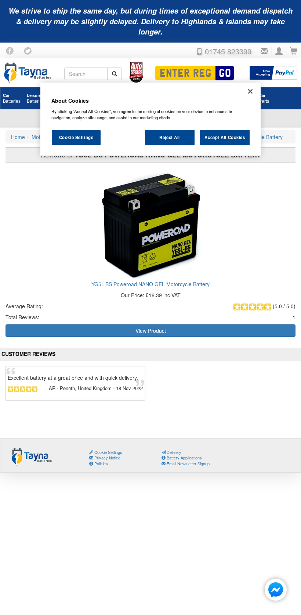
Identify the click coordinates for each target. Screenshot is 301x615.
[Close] (250, 91)
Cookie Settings (76, 137)
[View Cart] (293, 51)
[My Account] (279, 51)
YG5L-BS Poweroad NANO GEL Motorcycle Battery (150, 284)
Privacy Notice (106, 458)
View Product (150, 330)
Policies (100, 463)
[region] (150, 119)
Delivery (173, 452)
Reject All (169, 137)
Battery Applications (184, 458)
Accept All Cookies (224, 137)
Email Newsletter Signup (188, 463)
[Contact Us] (264, 51)
